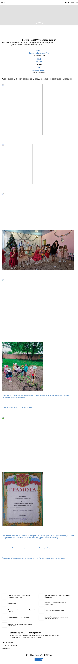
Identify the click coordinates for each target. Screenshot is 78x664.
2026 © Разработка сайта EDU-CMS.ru (39, 655)
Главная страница (8, 642)
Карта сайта (6, 648)
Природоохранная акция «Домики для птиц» (17, 407)
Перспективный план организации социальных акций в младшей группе (27, 548)
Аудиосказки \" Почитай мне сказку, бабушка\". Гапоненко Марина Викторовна (38, 79)
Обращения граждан (9, 645)
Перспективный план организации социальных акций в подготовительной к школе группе (33, 558)
